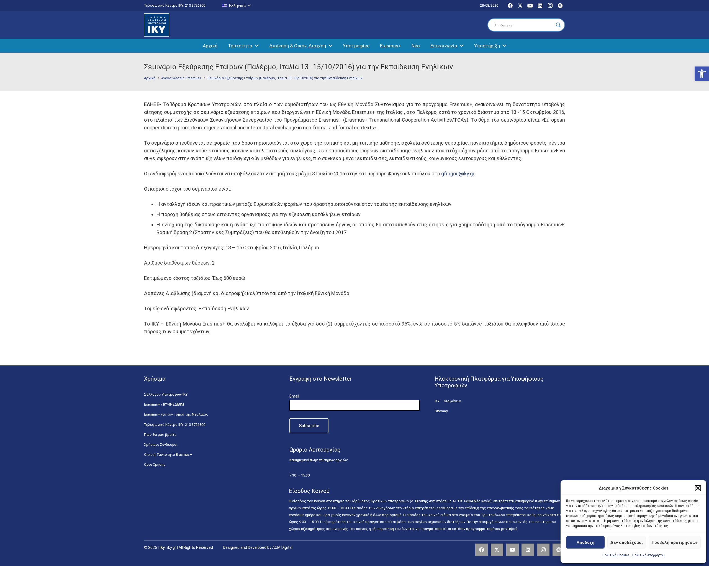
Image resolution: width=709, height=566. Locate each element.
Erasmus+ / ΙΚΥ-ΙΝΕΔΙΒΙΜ (164, 404)
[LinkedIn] (540, 6)
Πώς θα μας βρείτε (160, 434)
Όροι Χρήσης (155, 464)
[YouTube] (530, 6)
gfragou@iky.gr (457, 173)
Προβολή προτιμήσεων (675, 542)
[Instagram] (550, 6)
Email (294, 396)
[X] (520, 6)
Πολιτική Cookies (616, 555)
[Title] (559, 550)
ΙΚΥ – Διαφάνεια (448, 401)
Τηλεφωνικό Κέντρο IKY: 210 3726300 (174, 424)
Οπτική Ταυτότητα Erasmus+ (168, 454)
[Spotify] (560, 6)
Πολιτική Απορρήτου (648, 555)
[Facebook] (510, 6)
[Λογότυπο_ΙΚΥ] (156, 25)
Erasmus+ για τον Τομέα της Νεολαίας (176, 414)
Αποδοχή (585, 542)
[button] (702, 73)
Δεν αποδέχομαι (626, 542)
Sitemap (441, 411)
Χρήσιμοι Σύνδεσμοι (161, 444)
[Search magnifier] (558, 25)
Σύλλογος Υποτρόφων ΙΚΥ (165, 394)
